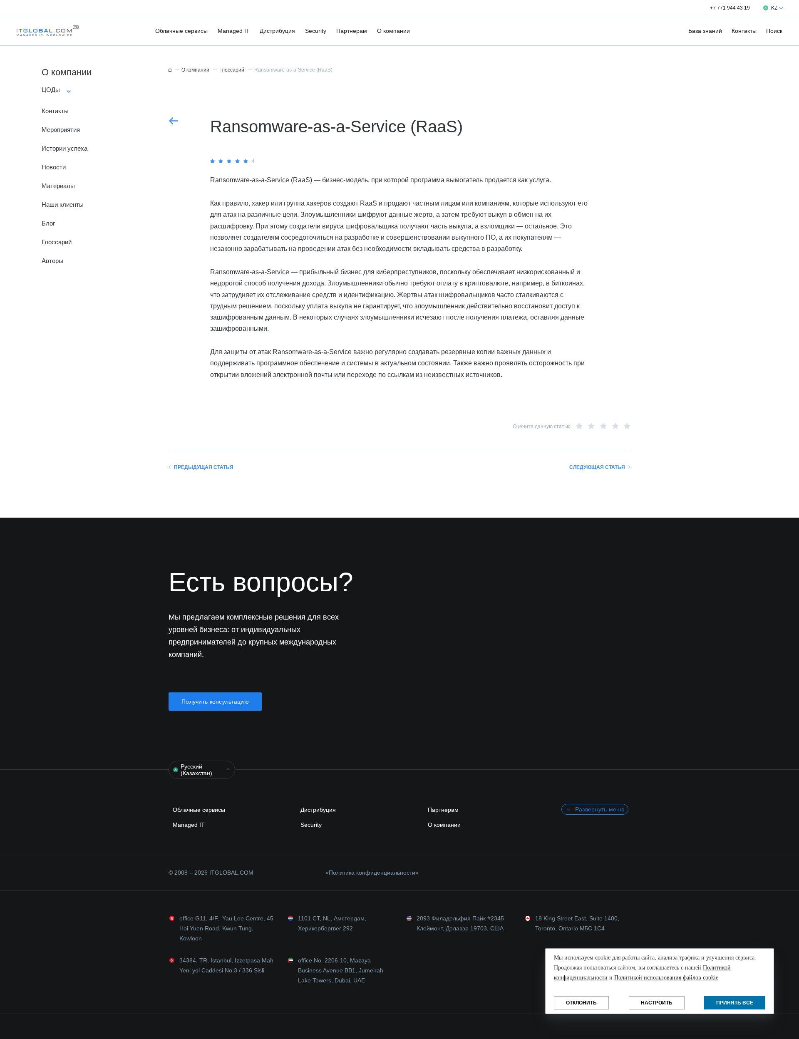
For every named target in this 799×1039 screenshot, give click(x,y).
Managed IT (234, 30)
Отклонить (581, 1003)
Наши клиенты (63, 204)
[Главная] (170, 70)
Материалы (58, 185)
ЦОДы (51, 89)
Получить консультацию (215, 701)
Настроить (656, 1003)
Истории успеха (64, 148)
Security (315, 30)
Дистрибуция (277, 30)
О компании (393, 30)
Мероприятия (61, 129)
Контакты (744, 31)
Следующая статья (597, 467)
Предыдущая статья (203, 467)
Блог (48, 223)
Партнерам (351, 30)
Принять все (734, 1003)
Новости (54, 167)
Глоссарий (57, 241)
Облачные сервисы (181, 30)
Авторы (52, 260)
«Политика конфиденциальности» (372, 872)
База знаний (705, 31)
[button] (45, 30)
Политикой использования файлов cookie (666, 978)
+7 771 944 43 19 (730, 8)
